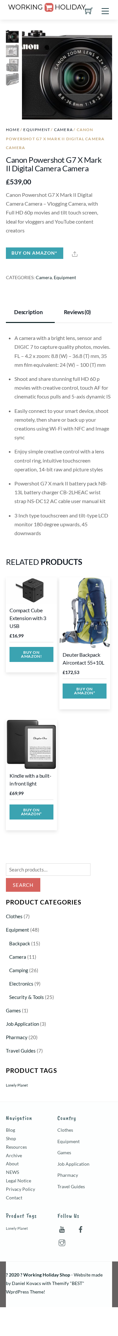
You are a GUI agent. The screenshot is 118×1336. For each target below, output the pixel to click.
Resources (16, 1147)
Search (23, 885)
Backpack (19, 943)
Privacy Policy (20, 1189)
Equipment (36, 129)
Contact (14, 1197)
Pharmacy (17, 1037)
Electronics (21, 984)
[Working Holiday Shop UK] (47, 6)
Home (13, 129)
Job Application (22, 1024)
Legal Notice (18, 1180)
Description (28, 312)
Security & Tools (26, 997)
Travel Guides (21, 1051)
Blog (10, 1130)
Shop (11, 1138)
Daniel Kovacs (26, 1283)
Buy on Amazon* (34, 253)
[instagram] (62, 1241)
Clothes (14, 916)
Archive (14, 1155)
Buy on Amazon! (31, 654)
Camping (18, 970)
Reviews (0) (77, 312)
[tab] (30, 313)
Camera (63, 129)
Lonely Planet (17, 1085)
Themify (60, 1283)
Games (13, 1010)
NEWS (12, 1172)
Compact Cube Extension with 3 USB (28, 618)
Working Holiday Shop (46, 1274)
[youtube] (62, 1228)
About (12, 1163)
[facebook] (80, 1228)
